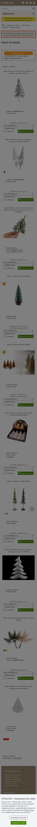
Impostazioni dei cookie (18, 817)
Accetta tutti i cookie (18, 823)
